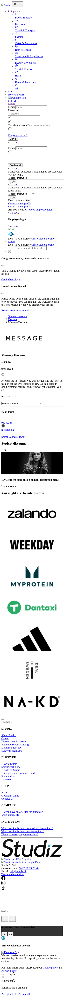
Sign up (12, 100)
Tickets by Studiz (10, 770)
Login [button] (11, 103)
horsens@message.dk (13, 436)
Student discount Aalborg (15, 744)
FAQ (4, 792)
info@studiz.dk (18, 871)
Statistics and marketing (14, 987)
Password (13, 110)
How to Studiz (16, 94)
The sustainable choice (13, 741)
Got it (4, 279)
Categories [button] (14, 11)
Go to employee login (41, 209)
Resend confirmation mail (15, 310)
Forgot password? (17, 135)
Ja (10, 934)
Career (5, 738)
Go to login (14, 279)
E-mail (11, 107)
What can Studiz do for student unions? (22, 831)
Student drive (8, 776)
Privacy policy (9, 970)
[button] (13, 139)
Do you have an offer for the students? (22, 811)
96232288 (6, 422)
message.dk (7, 429)
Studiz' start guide (10, 766)
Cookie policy (50, 967)
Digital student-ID (11, 747)
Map (10, 91)
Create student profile (19, 203)
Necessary (6, 974)
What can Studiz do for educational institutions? (27, 828)
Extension (6, 779)
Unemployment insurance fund (18, 773)
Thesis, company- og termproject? (19, 834)
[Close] (2, 265)
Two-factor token (17, 125)
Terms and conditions (12, 874)
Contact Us (7, 798)
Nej (4, 934)
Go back (14, 142)
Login (11, 241)
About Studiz (8, 735)
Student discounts (17, 316)
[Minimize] (4, 919)
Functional (7, 980)
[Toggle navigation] (17, 4)
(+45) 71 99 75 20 (29, 868)
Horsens (12, 319)
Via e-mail (13, 226)
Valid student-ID (10, 814)
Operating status (10, 795)
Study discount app (11, 750)
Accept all (24, 994)
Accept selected (9, 994)
